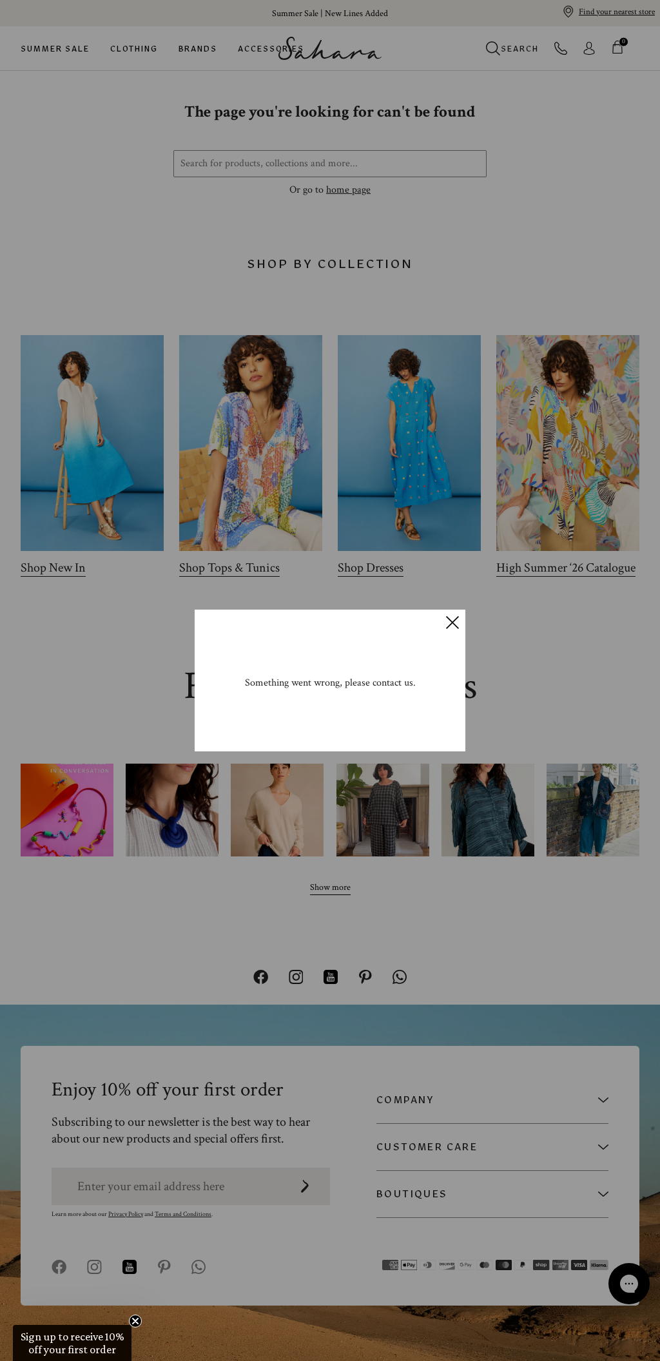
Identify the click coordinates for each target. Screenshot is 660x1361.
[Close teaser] (135, 1321)
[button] (72, 1343)
